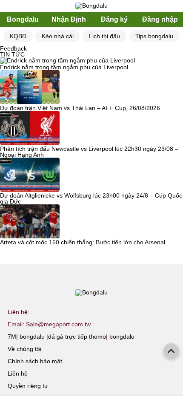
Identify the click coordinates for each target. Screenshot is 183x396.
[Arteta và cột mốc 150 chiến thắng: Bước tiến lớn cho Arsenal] (30, 221)
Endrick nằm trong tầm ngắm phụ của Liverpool (64, 67)
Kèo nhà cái (58, 36)
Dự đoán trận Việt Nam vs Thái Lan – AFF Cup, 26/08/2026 (80, 108)
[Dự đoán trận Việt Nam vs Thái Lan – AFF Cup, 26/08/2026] (30, 87)
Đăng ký (114, 19)
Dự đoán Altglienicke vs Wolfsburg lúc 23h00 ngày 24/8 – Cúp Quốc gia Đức (91, 198)
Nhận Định (68, 19)
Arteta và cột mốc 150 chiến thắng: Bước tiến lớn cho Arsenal (82, 242)
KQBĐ (18, 36)
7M (12, 336)
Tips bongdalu (154, 36)
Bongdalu (23, 19)
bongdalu (32, 336)
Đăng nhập (160, 19)
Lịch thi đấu (104, 36)
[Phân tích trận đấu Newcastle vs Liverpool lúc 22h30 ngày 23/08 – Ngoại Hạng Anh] (30, 128)
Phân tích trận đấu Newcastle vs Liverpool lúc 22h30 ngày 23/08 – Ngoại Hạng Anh (89, 152)
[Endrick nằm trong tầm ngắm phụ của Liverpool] (67, 60)
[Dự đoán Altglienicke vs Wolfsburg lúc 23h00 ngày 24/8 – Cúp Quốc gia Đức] (30, 175)
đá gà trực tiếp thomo (77, 336)
